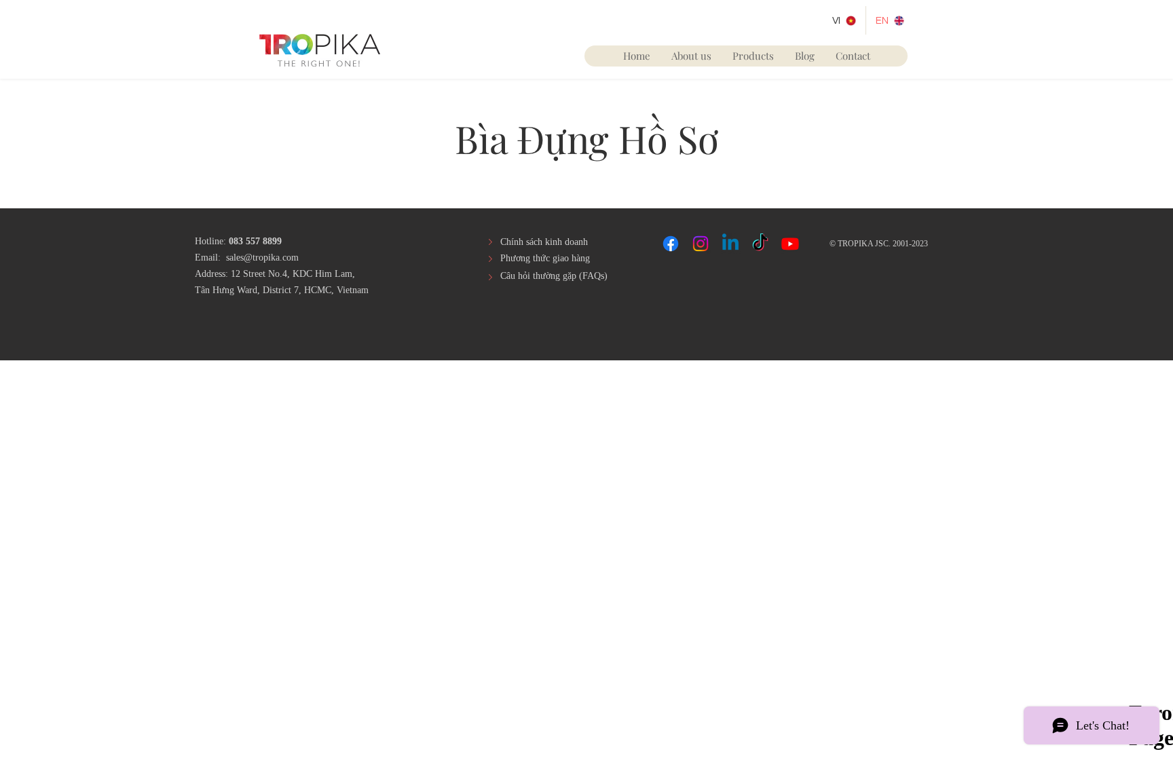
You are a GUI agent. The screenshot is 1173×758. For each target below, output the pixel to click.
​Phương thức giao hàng (545, 258)
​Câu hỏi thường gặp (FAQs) (554, 276)
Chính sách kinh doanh (544, 242)
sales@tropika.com (262, 257)
